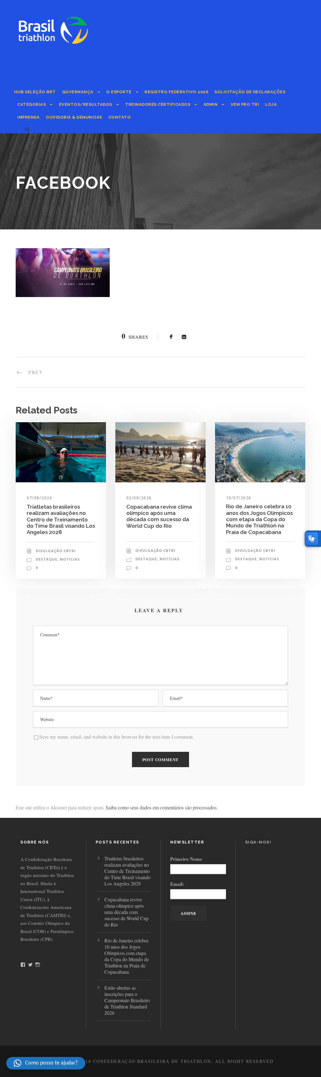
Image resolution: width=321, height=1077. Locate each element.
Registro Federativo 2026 (176, 92)
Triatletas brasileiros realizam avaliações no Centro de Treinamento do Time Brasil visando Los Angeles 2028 (61, 520)
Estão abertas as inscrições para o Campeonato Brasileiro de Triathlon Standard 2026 (127, 1000)
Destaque (46, 559)
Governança (77, 92)
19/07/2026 (238, 497)
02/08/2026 (139, 497)
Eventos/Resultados (85, 104)
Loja (271, 104)
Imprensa (28, 117)
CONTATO (119, 117)
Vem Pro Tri (245, 104)
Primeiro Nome (186, 858)
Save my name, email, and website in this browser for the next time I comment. (116, 736)
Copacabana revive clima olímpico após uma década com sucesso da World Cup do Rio (159, 516)
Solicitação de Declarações (249, 92)
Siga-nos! (258, 842)
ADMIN (210, 104)
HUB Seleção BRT (35, 92)
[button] (45, 1063)
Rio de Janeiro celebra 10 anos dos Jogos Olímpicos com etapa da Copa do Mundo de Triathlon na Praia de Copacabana (259, 519)
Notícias (70, 559)
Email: (177, 883)
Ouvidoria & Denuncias (74, 117)
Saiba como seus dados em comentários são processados (161, 807)
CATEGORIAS (31, 104)
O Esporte (119, 92)
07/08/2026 (39, 497)
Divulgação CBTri (56, 550)
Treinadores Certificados (157, 104)
